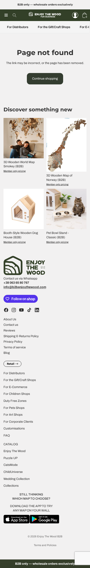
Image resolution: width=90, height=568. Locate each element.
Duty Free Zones (14, 400)
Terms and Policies (45, 545)
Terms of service (14, 347)
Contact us (10, 325)
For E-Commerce (15, 387)
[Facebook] (6, 310)
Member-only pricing (14, 171)
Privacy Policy (12, 341)
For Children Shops (16, 394)
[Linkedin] (37, 310)
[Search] (14, 15)
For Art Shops (12, 414)
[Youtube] (21, 310)
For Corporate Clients (18, 421)
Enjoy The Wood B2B (49, 536)
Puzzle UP (10, 458)
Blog (6, 353)
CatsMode (10, 465)
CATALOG (10, 444)
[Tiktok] (29, 310)
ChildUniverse (13, 472)
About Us (9, 319)
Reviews (9, 330)
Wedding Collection (16, 479)
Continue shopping (45, 78)
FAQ (6, 435)
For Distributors (17, 27)
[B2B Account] (75, 15)
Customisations (14, 428)
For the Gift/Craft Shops (54, 27)
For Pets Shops (13, 408)
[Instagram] (13, 310)
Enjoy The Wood (14, 451)
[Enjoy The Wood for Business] (44, 15)
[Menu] (6, 15)
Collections (11, 485)
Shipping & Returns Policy (21, 336)
